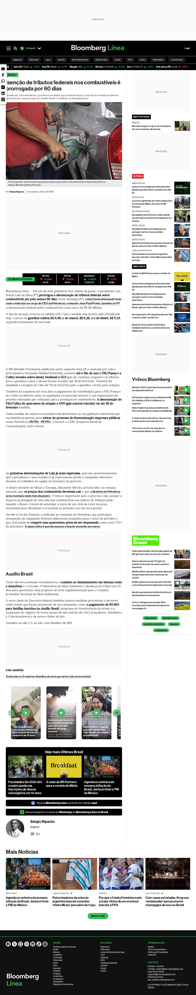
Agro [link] (48, 59)
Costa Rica (58, 976)
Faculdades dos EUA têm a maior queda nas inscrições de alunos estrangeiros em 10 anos (25, 787)
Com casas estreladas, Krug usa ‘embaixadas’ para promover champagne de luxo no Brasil (166, 901)
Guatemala (58, 981)
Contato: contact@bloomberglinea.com (165, 969)
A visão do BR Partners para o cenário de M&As (62, 783)
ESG (102, 960)
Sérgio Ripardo (16, 192)
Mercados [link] (34, 59)
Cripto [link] (142, 59)
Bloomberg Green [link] (80, 59)
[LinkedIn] (38, 834)
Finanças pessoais (108, 963)
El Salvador (58, 979)
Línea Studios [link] (177, 59)
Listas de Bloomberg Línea (112, 952)
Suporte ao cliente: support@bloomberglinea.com (161, 973)
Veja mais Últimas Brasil (64, 752)
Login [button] (187, 48)
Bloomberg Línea (170, 618)
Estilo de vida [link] (101, 59)
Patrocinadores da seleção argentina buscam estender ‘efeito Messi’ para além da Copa (152, 257)
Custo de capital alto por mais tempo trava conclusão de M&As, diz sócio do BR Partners (152, 204)
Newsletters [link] (158, 59)
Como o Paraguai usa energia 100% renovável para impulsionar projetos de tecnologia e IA (151, 605)
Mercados (105, 949)
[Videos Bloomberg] (161, 379)
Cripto (103, 971)
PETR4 (34, 422)
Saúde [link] (118, 59)
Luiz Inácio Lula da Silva (153, 624)
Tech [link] (130, 59)
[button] (3, 68)
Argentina (57, 955)
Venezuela (57, 960)
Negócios (104, 947)
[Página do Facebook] (8, 944)
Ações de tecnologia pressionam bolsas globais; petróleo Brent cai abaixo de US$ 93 (151, 189)
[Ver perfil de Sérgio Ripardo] (18, 828)
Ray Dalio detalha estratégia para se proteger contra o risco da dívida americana (149, 232)
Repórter (35, 826)
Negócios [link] (17, 59)
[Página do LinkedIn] (32, 944)
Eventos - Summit (155, 966)
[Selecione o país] (39, 48)
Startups (104, 957)
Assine (151, 947)
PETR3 (45, 422)
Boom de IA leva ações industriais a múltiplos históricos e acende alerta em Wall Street (151, 328)
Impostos (174, 624)
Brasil (12, 75)
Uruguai (56, 973)
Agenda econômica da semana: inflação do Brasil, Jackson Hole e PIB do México (101, 787)
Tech (102, 955)
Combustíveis (161, 630)
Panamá (56, 971)
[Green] (161, 540)
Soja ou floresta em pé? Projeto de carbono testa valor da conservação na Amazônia (150, 564)
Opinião (104, 965)
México (56, 952)
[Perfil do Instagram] (26, 944)
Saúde (103, 968)
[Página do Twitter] (14, 944)
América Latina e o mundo (64, 947)
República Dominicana (63, 984)
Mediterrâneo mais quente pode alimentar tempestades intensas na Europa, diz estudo (152, 574)
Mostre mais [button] (98, 916)
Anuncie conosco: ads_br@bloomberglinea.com (161, 978)
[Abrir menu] (8, 48)
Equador (57, 968)
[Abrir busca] (15, 48)
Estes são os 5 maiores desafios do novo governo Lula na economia (48, 676)
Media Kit (152, 955)
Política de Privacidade (158, 952)
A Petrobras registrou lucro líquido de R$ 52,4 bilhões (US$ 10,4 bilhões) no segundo (151, 400)
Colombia (57, 957)
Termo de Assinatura (157, 949)
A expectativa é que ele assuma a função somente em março (62, 526)
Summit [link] (61, 59)
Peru (55, 965)
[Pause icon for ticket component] (8, 67)
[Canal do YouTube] (20, 944)
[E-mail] (32, 834)
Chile (55, 963)
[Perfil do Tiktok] (38, 944)
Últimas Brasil (150, 618)
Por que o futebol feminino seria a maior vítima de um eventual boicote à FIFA (120, 901)
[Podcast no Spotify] (45, 944)
